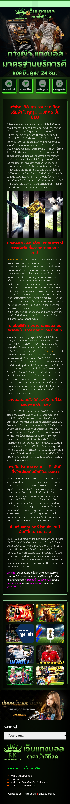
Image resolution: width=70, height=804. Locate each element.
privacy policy (47, 793)
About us (30, 793)
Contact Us (15, 793)
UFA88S (11, 572)
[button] (35, 4)
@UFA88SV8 (14, 586)
